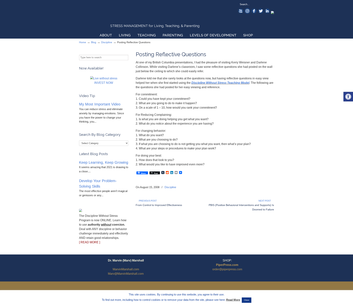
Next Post (265, 201)
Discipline (106, 42)
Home (82, 42)
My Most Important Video (99, 104)
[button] (348, 96)
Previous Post (147, 201)
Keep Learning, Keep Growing (103, 162)
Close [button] (246, 300)
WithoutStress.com (105, 17)
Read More (233, 299)
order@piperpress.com (227, 269)
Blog (93, 42)
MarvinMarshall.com (126, 269)
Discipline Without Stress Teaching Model (220, 82)
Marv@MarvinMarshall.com (126, 273)
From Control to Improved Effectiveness (159, 205)
